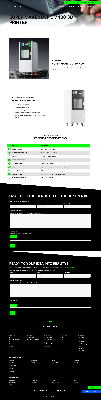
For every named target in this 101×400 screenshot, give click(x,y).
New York (11, 360)
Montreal (76, 362)
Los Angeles (34, 360)
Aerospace (12, 380)
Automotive (34, 380)
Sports (75, 380)
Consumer (33, 382)
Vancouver (55, 362)
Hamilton (11, 371)
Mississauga (12, 365)
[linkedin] (64, 391)
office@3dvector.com (68, 267)
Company (67, 203)
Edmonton (76, 360)
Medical (76, 382)
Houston (11, 362)
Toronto (54, 360)
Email (39, 203)
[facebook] (58, 391)
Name (12, 203)
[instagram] (61, 391)
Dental (54, 380)
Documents (14, 231)
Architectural (12, 382)
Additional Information (16, 210)
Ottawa (11, 368)
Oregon (33, 362)
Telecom (11, 384)
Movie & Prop (55, 382)
